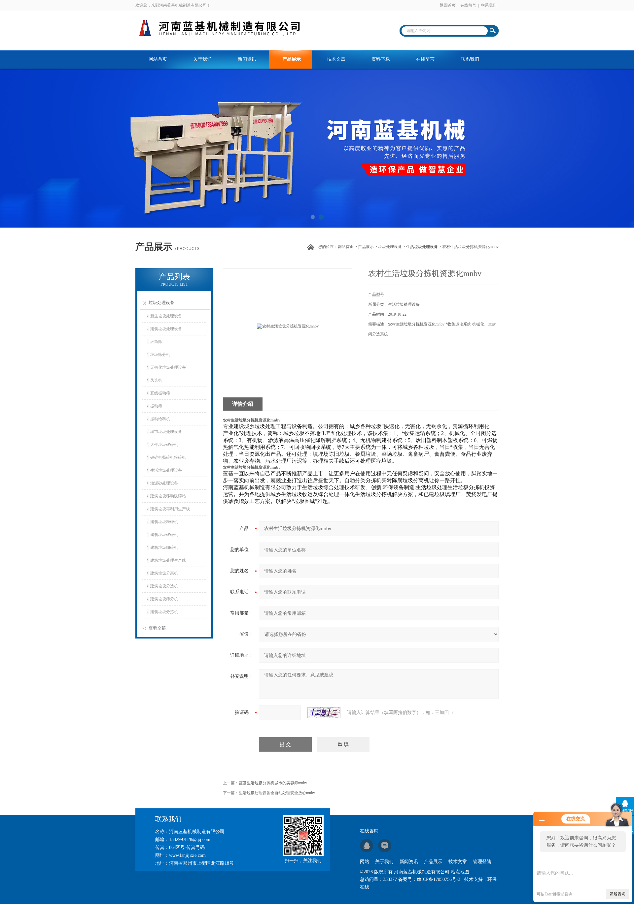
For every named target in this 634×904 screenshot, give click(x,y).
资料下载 (380, 59)
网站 (364, 861)
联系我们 (489, 5)
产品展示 (291, 59)
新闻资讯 (247, 59)
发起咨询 (617, 893)
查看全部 (157, 628)
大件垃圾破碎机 (164, 444)
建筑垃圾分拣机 (164, 611)
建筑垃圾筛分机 (164, 599)
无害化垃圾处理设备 (168, 367)
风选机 (156, 380)
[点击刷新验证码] (323, 712)
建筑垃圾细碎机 (164, 547)
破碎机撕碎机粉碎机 (168, 457)
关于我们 (202, 59)
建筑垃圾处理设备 (166, 329)
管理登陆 (482, 861)
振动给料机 (160, 419)
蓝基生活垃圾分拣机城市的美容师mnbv (273, 783)
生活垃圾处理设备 (166, 470)
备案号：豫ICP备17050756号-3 (429, 879)
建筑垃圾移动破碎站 (168, 496)
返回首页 (448, 5)
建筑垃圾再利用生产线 (170, 509)
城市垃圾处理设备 (166, 431)
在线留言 (468, 5)
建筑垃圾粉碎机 (164, 521)
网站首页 (158, 59)
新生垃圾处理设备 (166, 316)
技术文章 (336, 59)
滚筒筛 (156, 341)
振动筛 (156, 406)
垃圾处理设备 (390, 246)
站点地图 (460, 871)
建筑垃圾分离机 (164, 573)
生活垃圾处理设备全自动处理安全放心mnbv (277, 793)
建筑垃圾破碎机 (164, 534)
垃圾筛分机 (160, 354)
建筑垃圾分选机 (164, 586)
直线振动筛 (160, 393)
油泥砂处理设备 (164, 483)
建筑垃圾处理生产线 (168, 560)
